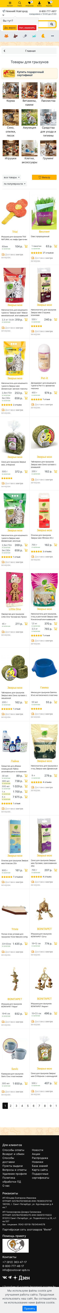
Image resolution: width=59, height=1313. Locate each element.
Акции (36, 1154)
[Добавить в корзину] (26, 246)
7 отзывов (18, 877)
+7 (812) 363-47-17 (14, 1262)
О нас (6, 1185)
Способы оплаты (13, 1150)
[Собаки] (16, 36)
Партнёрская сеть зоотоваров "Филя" (27, 1229)
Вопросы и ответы (14, 1169)
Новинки (37, 1161)
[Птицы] (43, 36)
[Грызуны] (25, 36)
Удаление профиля (14, 1173)
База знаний (40, 1165)
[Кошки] (6, 36)
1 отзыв (46, 399)
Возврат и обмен (13, 1154)
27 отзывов (48, 252)
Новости (37, 1150)
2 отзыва (17, 404)
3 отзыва (47, 551)
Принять (29, 1308)
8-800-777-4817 (48, 11)
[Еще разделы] (53, 36)
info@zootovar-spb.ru (16, 1270)
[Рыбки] (34, 36)
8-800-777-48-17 (13, 1266)
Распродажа (40, 1158)
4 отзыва (47, 782)
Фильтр (45, 177)
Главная (30, 50)
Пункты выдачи (12, 1165)
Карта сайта (40, 1169)
